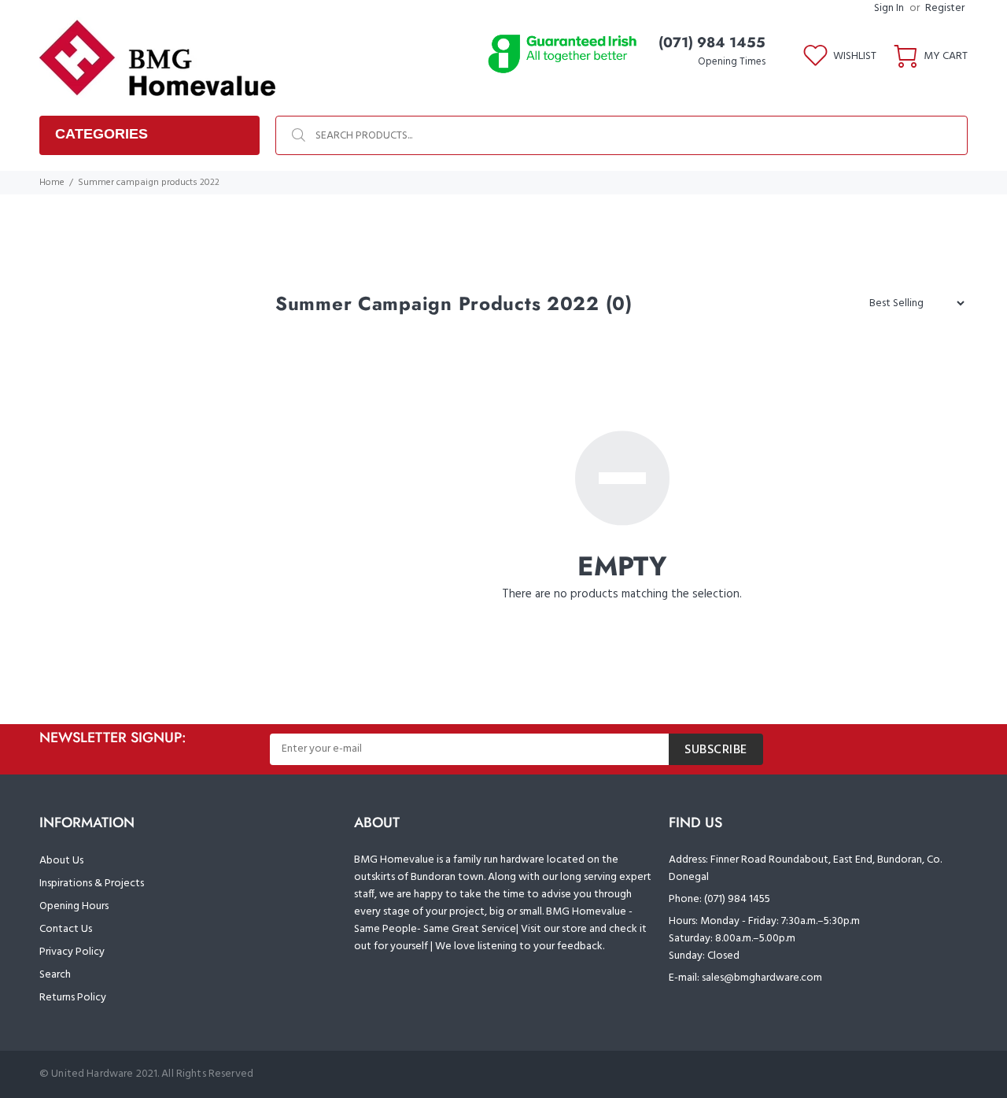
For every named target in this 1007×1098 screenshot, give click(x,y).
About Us (61, 861)
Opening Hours (74, 906)
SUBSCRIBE (715, 750)
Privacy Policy (72, 952)
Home (52, 182)
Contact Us (65, 929)
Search (55, 975)
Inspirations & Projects (91, 883)
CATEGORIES (101, 134)
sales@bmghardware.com (762, 978)
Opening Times (731, 62)
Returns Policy (72, 998)
